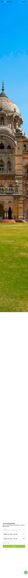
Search (14, 546)
